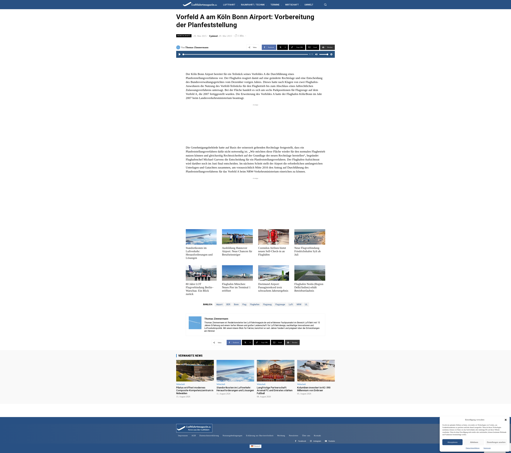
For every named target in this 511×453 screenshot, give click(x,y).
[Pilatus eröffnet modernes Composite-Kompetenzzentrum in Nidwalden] (195, 370)
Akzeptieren (452, 442)
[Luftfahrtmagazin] (202, 4)
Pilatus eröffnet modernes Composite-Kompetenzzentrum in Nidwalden (194, 390)
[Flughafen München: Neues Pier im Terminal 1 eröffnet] (237, 273)
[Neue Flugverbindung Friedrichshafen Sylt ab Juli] (309, 237)
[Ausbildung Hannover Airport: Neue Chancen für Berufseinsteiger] (237, 237)
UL (306, 304)
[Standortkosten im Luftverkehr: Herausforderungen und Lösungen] (201, 237)
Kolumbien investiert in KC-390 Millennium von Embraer (313, 389)
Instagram (317, 441)
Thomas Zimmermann (196, 47)
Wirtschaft (183, 36)
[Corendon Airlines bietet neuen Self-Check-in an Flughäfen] (273, 237)
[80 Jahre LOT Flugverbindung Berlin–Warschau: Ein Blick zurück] (201, 273)
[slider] (245, 54)
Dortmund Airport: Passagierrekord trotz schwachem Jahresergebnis (273, 287)
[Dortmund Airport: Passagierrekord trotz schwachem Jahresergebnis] (273, 273)
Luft (291, 304)
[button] (505, 420)
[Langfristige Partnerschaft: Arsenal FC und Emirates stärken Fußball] (275, 370)
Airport (219, 304)
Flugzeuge (280, 304)
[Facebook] (295, 441)
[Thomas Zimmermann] (178, 47)
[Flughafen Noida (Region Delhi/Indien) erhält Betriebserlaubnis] (309, 273)
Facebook (302, 441)
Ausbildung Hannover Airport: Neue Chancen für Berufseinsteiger (237, 251)
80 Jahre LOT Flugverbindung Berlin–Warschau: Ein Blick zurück (199, 289)
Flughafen (254, 304)
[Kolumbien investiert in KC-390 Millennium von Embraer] (316, 370)
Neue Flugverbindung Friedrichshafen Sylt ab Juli (307, 251)
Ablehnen (474, 442)
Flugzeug (267, 304)
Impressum (487, 448)
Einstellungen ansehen (496, 442)
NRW (299, 304)
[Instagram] (310, 441)
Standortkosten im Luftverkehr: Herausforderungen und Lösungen (199, 253)
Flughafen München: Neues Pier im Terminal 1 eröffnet (236, 287)
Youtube (331, 441)
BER (228, 304)
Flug (244, 304)
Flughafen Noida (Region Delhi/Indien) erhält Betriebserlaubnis (308, 287)
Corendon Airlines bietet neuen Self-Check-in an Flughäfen (272, 251)
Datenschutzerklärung (472, 448)
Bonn (236, 304)
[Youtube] (326, 441)
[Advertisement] (255, 125)
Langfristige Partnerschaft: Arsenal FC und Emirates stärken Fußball (274, 390)
